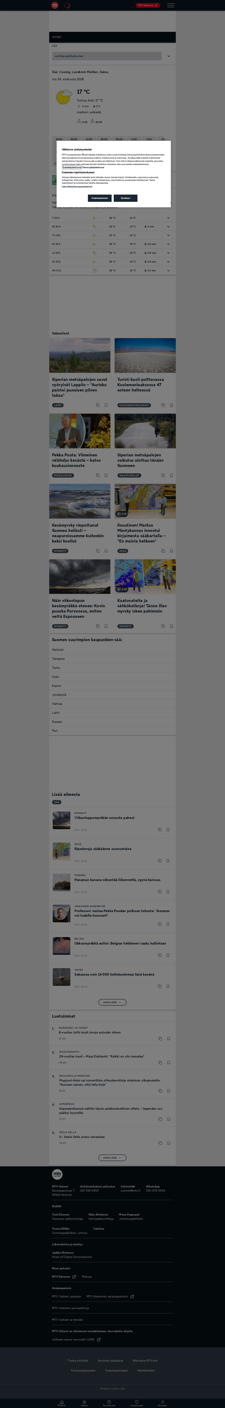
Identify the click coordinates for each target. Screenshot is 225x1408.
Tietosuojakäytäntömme (93, 167)
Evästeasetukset (100, 198)
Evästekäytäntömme (72, 167)
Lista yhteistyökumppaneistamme (77, 186)
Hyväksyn (125, 198)
